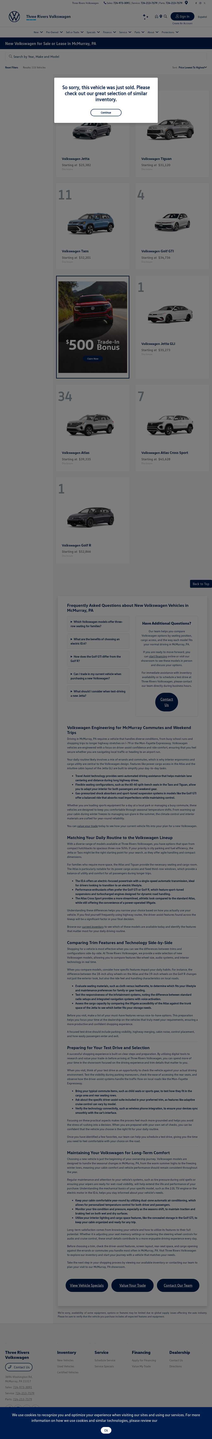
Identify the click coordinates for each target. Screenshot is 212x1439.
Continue (106, 112)
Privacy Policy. (169, 1420)
